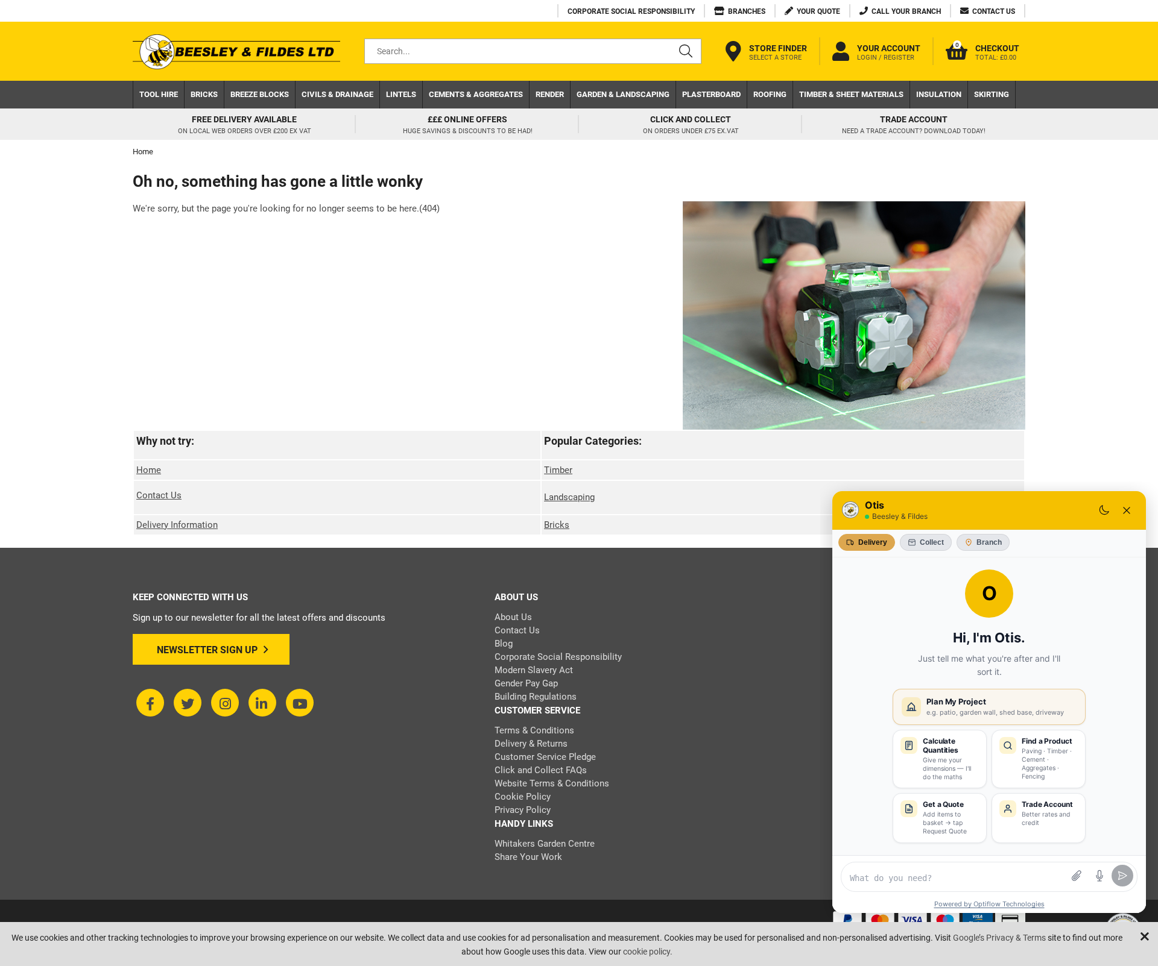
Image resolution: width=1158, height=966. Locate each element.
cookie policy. (647, 951)
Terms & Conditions (534, 730)
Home (148, 470)
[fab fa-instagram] (225, 703)
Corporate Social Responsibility (558, 656)
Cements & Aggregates (476, 94)
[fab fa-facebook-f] (150, 703)
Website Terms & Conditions (552, 783)
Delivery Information (177, 524)
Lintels (401, 94)
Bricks (204, 94)
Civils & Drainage (337, 94)
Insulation (938, 94)
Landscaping (569, 497)
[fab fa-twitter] (187, 703)
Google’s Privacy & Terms (999, 937)
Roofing (769, 94)
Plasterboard (711, 94)
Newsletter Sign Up (207, 650)
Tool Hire (158, 94)
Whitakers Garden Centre (545, 843)
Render (550, 94)
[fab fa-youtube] (300, 703)
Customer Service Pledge (545, 756)
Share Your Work (528, 857)
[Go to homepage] (236, 51)
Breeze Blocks (259, 94)
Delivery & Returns (531, 743)
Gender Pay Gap (526, 683)
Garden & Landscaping (623, 94)
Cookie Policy (523, 796)
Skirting (991, 94)
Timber (558, 470)
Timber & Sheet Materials (851, 94)
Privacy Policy (523, 809)
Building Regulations (536, 696)
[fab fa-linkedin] (262, 703)
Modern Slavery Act (534, 670)
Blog (504, 643)
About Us (513, 617)
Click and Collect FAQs (541, 770)
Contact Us (159, 495)
